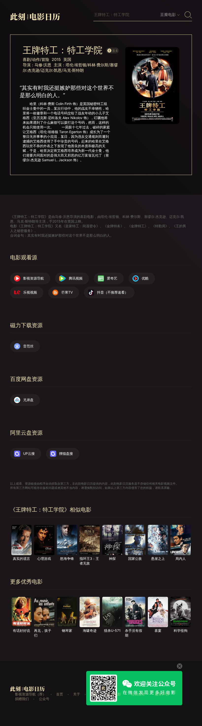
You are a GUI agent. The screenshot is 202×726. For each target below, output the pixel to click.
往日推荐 (138, 694)
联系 (93, 694)
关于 (76, 694)
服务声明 (162, 694)
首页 (59, 694)
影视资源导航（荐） (30, 694)
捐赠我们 (22, 699)
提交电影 (114, 694)
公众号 (44, 699)
